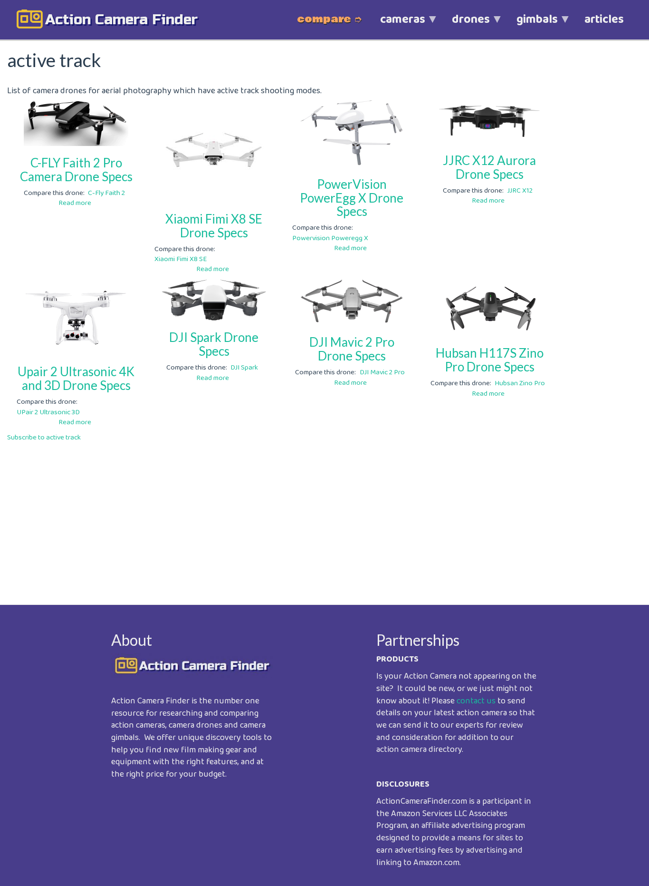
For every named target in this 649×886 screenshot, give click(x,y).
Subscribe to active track (44, 437)
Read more (74, 203)
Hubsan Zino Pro (520, 383)
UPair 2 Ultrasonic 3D (48, 412)
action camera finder (121, 19)
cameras (396, 24)
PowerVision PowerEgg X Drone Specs (351, 197)
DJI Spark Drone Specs (213, 344)
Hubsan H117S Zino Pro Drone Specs (490, 359)
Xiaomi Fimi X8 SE (180, 259)
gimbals (530, 24)
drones (464, 24)
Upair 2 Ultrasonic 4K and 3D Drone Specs (76, 378)
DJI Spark (244, 367)
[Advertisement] (292, 516)
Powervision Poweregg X (330, 238)
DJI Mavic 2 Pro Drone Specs (351, 348)
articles (604, 19)
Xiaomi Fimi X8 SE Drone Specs (213, 225)
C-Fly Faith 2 (106, 193)
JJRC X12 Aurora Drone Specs (489, 167)
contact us (476, 701)
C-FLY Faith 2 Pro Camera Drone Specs (76, 169)
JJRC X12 (520, 190)
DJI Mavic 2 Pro (382, 372)
